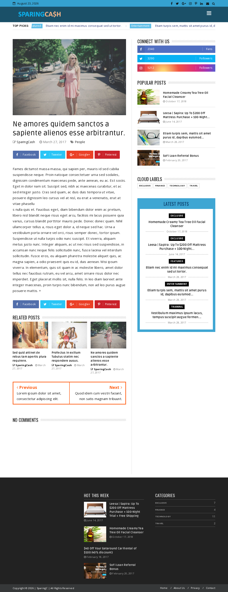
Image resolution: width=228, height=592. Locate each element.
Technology (177, 185)
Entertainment (126, 26)
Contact (210, 588)
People (80, 142)
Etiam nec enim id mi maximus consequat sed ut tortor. (69, 26)
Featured (177, 261)
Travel (193, 185)
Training (177, 306)
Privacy (195, 588)
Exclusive (145, 185)
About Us (179, 588)
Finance (160, 185)
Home (164, 588)
